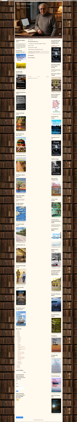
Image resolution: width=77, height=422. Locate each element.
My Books (29, 37)
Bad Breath (19, 344)
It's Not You (19, 345)
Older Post (47, 76)
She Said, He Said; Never (21, 358)
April (18, 340)
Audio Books (56, 37)
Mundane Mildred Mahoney (21, 357)
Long (18, 343)
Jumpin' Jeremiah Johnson (21, 353)
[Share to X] (37, 51)
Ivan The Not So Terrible (21, 352)
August (19, 361)
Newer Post (29, 76)
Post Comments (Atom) (35, 78)
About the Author (22, 37)
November (19, 363)
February (19, 338)
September (19, 362)
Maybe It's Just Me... (43, 37)
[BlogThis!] (36, 51)
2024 (17, 365)
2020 (17, 332)
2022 (17, 334)
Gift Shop (50, 37)
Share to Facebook (19, 417)
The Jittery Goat (24, 4)
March (19, 339)
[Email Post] (34, 51)
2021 (17, 333)
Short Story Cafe (35, 37)
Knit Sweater (19, 354)
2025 (17, 366)
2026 (17, 367)
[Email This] (35, 51)
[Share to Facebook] (38, 51)
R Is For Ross (19, 359)
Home (17, 37)
